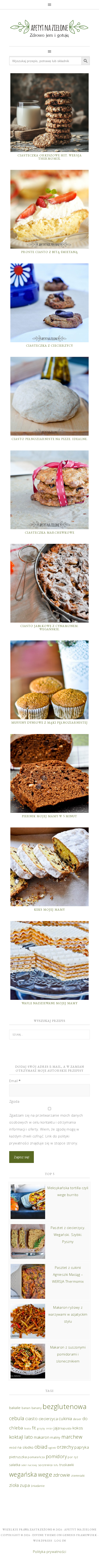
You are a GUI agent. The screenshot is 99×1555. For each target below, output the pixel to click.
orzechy (65, 1447)
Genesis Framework (79, 1535)
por (70, 1457)
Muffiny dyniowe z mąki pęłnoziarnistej (49, 723)
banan (26, 1408)
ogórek (52, 1447)
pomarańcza (36, 1457)
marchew (71, 1436)
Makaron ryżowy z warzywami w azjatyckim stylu (67, 1314)
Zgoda (14, 1101)
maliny (55, 1437)
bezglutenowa (65, 1406)
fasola (27, 1428)
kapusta (66, 1428)
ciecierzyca (48, 1418)
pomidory (56, 1456)
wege (45, 1474)
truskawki (66, 1465)
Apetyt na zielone (80, 1529)
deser (77, 1419)
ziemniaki (78, 1476)
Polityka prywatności (49, 1551)
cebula (16, 1418)
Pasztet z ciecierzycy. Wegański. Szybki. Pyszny (68, 1234)
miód (13, 1448)
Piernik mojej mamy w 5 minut (49, 816)
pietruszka (18, 1456)
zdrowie (61, 1475)
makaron (41, 1437)
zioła (14, 1485)
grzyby (41, 1428)
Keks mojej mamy (49, 910)
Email (15, 1080)
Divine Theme (44, 1535)
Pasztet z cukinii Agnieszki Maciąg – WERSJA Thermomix (68, 1274)
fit (34, 1428)
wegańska (23, 1474)
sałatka (14, 1465)
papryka (81, 1447)
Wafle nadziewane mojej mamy (50, 1003)
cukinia (65, 1418)
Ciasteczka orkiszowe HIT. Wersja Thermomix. (49, 157)
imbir (49, 1428)
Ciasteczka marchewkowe (49, 533)
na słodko (25, 1447)
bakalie (15, 1407)
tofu (56, 1465)
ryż (76, 1457)
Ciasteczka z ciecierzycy (49, 346)
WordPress (42, 1540)
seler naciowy (29, 1465)
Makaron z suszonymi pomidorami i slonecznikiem (68, 1354)
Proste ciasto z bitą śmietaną (49, 252)
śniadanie (38, 1486)
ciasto (31, 1418)
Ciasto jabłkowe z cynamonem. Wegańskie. (49, 627)
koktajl (16, 1437)
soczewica (45, 1465)
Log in (60, 1540)
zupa (25, 1485)
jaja (57, 1428)
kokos (78, 1428)
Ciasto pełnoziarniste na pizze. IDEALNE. (50, 439)
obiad (41, 1446)
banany (37, 1408)
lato (28, 1437)
